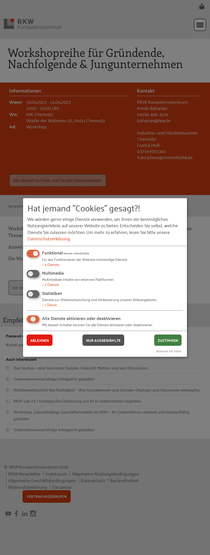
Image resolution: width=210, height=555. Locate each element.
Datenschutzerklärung (48, 238)
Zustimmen (168, 340)
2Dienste (50, 284)
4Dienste (50, 264)
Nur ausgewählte (103, 340)
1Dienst (49, 304)
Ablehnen (39, 340)
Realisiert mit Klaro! (168, 351)
